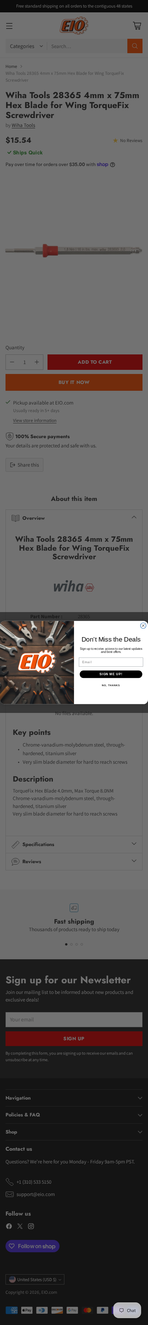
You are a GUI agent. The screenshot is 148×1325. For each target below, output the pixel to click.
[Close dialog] (143, 626)
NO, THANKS (111, 685)
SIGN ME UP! (111, 674)
